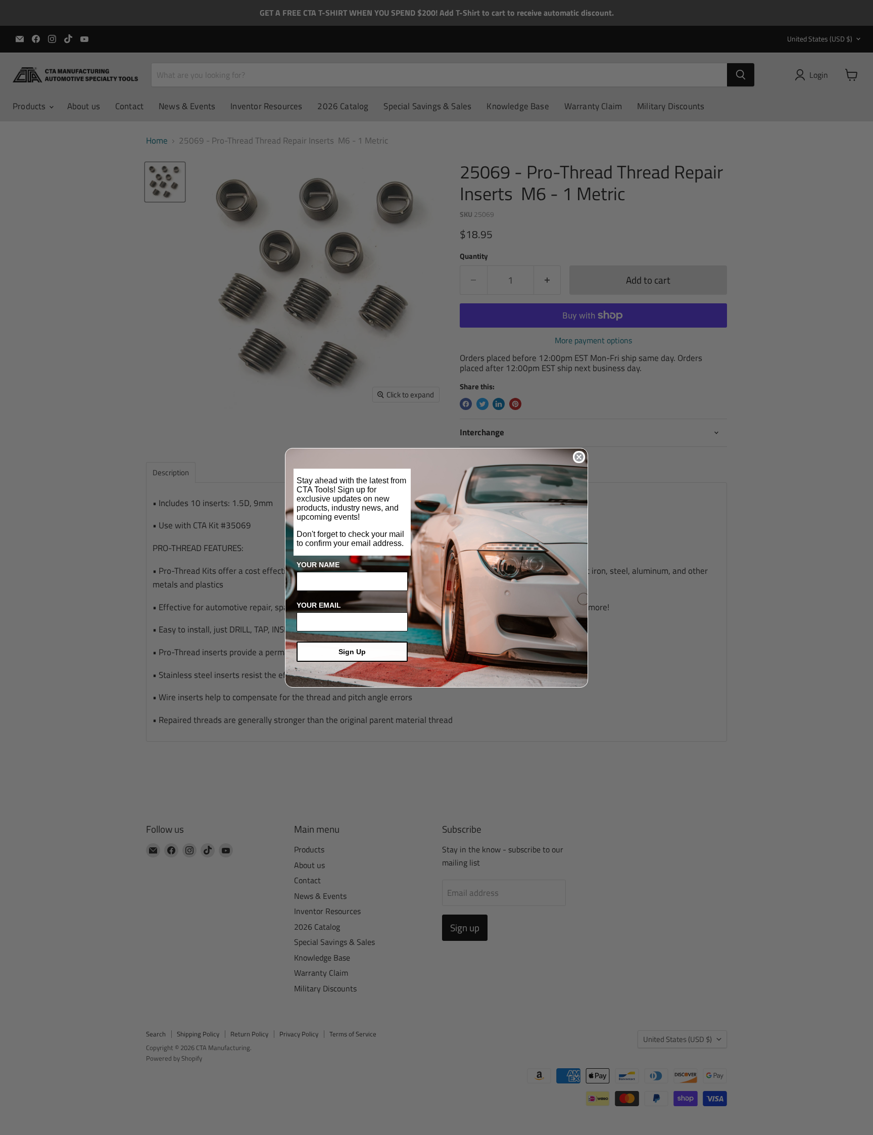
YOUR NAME (318, 565)
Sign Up (352, 652)
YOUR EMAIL (319, 605)
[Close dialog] (579, 457)
